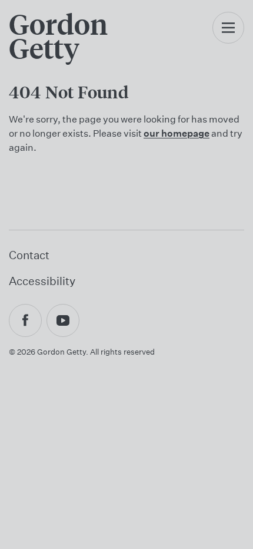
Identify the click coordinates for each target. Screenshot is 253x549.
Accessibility (42, 280)
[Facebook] (25, 320)
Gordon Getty (58, 36)
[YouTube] (62, 320)
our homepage (176, 133)
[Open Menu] (228, 40)
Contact (29, 254)
